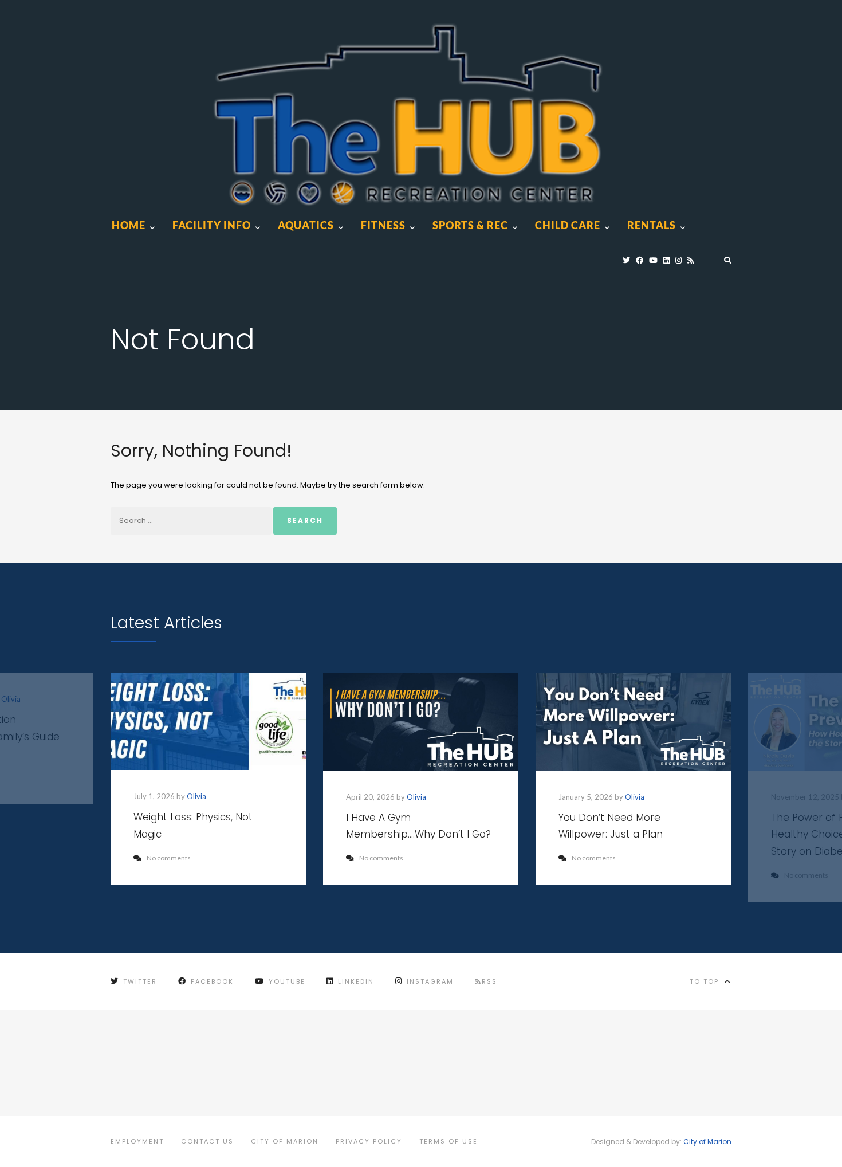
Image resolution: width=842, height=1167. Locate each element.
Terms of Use (448, 1141)
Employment (137, 1141)
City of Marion (284, 1141)
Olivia (196, 796)
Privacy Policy (369, 1141)
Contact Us (207, 1141)
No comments (169, 858)
